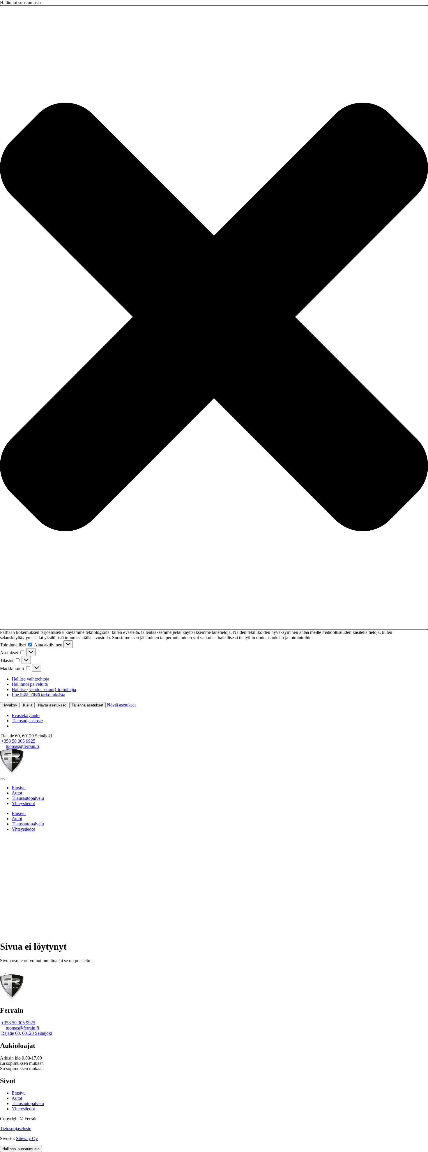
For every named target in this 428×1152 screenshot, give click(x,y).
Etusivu (19, 787)
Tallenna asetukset (87, 705)
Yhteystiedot (23, 803)
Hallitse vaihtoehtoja (30, 678)
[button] (214, 317)
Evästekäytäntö (26, 715)
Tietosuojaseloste (27, 720)
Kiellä (27, 705)
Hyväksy (9, 705)
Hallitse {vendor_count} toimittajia (44, 689)
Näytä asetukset (52, 705)
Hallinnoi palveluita (30, 684)
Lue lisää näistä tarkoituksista (38, 694)
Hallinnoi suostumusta (21, 1149)
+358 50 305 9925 (18, 741)
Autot (17, 792)
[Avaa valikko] (2, 779)
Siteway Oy (27, 1138)
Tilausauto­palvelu (28, 798)
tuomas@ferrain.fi (22, 746)
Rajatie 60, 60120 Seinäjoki (26, 1033)
